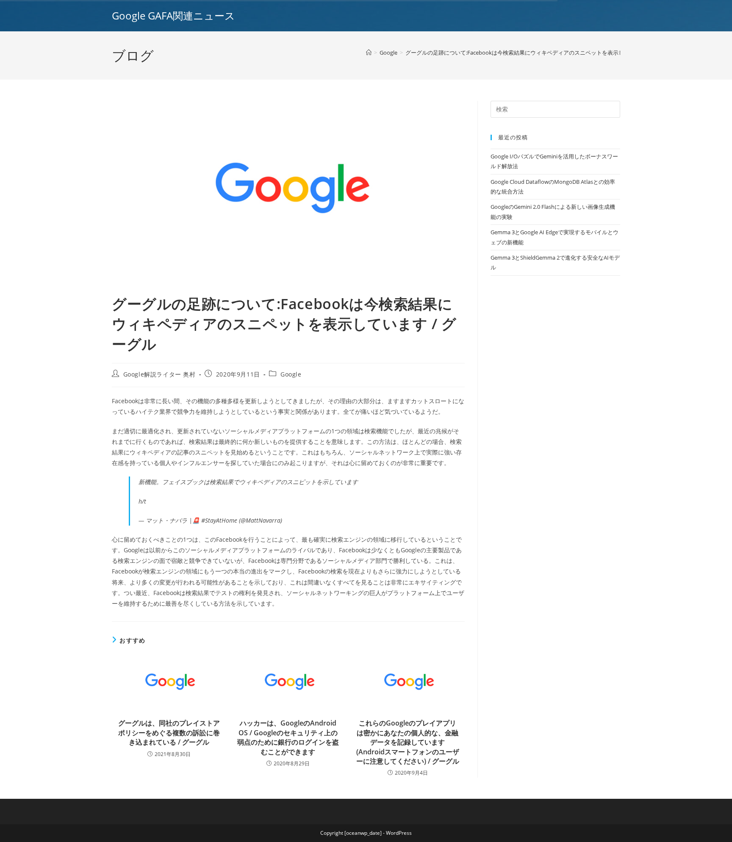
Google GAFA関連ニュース (173, 15)
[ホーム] (369, 52)
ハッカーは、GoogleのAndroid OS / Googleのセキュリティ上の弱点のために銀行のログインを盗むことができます (288, 737)
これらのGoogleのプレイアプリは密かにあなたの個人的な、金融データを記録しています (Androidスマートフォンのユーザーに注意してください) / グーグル (407, 742)
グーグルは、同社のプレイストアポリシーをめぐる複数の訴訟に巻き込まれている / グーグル (169, 732)
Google (291, 374)
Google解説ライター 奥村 (159, 374)
